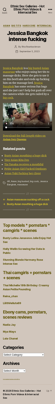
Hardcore (29, 25)
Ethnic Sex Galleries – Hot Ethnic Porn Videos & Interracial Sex (22, 394)
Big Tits (16, 25)
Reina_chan (10, 296)
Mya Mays (9, 331)
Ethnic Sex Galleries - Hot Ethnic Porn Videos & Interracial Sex (27, 9)
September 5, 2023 (30, 51)
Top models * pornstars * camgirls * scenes (26, 228)
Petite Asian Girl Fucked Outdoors (25, 169)
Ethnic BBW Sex (17, 379)
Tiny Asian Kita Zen (16, 160)
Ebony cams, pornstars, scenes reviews (24, 315)
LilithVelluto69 (12, 303)
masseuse (22, 184)
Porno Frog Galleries (6, 379)
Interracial (44, 25)
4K (8, 181)
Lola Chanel (10, 338)
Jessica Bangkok (13, 68)
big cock (8, 97)
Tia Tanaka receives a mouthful (23, 164)
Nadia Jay (9, 324)
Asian (6, 25)
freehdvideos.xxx (12, 379)
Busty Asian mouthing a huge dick (25, 155)
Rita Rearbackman (31, 46)
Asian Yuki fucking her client (22, 173)
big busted (34, 68)
